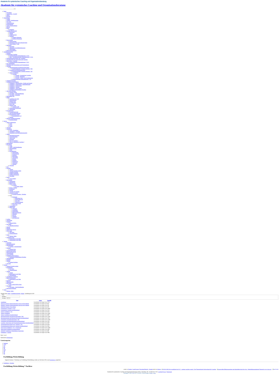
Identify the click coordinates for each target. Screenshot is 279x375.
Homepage (14, 197)
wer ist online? (12, 178)
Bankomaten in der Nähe (15, 238)
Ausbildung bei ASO (14, 99)
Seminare (8, 53)
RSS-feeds (8, 283)
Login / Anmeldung (13, 130)
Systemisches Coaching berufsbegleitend (10, 310)
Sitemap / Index (12, 236)
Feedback (11, 36)
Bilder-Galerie (12, 183)
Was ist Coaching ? (13, 140)
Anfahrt (8, 271)
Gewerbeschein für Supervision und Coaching (17, 59)
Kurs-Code (11, 104)
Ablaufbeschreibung (14, 225)
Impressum (8, 45)
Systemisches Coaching (11, 54)
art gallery (14, 185)
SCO (4, 349)
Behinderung (12, 182)
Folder (10, 149)
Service (5, 121)
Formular (8, 168)
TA (4, 346)
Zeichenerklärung (13, 233)
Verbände (14, 216)
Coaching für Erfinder (14, 191)
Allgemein (14, 208)
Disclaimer (11, 46)
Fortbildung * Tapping (6, 332)
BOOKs (8, 16)
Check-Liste (12, 138)
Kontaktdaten (9, 267)
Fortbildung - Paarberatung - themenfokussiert (19, 84)
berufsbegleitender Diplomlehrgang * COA (19, 55)
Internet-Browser (19, 199)
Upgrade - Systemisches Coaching (23, 75)
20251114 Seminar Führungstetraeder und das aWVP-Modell (15, 303)
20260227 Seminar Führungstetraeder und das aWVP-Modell (15, 305)
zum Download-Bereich (14, 113)
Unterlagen (14, 163)
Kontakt (5, 265)
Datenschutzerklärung (11, 50)
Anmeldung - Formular (14, 131)
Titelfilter (4, 296)
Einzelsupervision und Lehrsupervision (18, 42)
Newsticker (9, 12)
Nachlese (8, 221)
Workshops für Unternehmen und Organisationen (17, 65)
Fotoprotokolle (15, 153)
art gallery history (19, 186)
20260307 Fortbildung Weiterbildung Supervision (12, 330)
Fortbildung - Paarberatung (15, 85)
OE (4, 351)
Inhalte (8, 97)
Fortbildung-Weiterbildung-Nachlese (17, 89)
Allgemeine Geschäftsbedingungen (17, 48)
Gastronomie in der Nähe (15, 240)
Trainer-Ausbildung (13, 72)
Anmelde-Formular (13, 172)
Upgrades (8, 66)
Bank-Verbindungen (11, 278)
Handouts (14, 155)
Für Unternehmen (10, 63)
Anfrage (11, 169)
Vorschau (8, 263)
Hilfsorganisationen (16, 212)
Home (4, 11)
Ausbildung (15, 210)
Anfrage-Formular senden (15, 170)
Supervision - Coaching (11, 61)
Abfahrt (11, 272)
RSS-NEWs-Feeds (16, 203)
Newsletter (11, 176)
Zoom (10, 123)
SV (4, 352)
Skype (10, 125)
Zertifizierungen (13, 34)
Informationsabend (10, 244)
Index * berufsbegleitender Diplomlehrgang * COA (21, 57)
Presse (7, 28)
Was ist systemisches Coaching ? (16, 142)
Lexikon (8, 219)
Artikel (8, 134)
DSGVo (14, 215)
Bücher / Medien (13, 187)
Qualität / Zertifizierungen (12, 20)
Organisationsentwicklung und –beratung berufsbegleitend (14, 326)
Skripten (11, 117)
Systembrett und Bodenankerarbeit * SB (10, 319)
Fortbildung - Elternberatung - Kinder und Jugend (20, 83)
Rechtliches (12, 189)
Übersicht (11, 165)
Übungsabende (9, 253)
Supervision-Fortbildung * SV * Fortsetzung (11, 327)
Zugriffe (49, 300)
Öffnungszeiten (9, 282)
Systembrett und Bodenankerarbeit (17, 70)
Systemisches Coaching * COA (8, 308)
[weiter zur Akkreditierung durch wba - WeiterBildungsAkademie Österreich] (244, 369)
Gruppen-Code (15, 106)
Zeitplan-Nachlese (13, 262)
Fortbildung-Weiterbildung (12, 82)
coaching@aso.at (162, 371)
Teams (10, 126)
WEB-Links (12, 207)
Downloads (9, 144)
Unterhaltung (12, 206)
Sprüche (11, 190)
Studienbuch (15, 161)
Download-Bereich (143, 369)
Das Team (8, 21)
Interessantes (9, 180)
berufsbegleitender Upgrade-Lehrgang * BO (22, 68)
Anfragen (8, 127)
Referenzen (12, 32)
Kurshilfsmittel (12, 102)
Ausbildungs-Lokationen (12, 276)
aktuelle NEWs (12, 223)
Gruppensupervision (11, 80)
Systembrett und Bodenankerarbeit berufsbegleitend (12, 321)
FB (4, 353)
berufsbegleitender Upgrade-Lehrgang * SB (22, 71)
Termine (5, 241)
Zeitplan (8, 261)
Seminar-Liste (12, 101)
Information (15, 156)
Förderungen (12, 181)
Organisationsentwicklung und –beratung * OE (11, 324)
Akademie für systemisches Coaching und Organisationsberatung (23, 1)
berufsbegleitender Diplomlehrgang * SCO (19, 62)
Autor (40, 300)
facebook (8, 280)
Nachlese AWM (13, 92)
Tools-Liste (14, 204)
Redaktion (11, 29)
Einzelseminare (9, 245)
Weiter (8, 337)
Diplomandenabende (11, 251)
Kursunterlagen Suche (14, 114)
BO (4, 347)
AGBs (10, 146)
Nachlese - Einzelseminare (15, 246)
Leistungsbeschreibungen (15, 108)
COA (4, 344)
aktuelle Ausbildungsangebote (13, 118)
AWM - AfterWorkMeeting (15, 147)
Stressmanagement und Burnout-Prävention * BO (12, 316)
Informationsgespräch (14, 135)
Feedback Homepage (17, 38)
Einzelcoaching (12, 41)
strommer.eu (53, 360)
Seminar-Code (12, 105)
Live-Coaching (9, 254)
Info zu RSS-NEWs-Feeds (15, 284)
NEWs (8, 15)
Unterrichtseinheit (13, 136)
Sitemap (8, 227)
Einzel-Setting (9, 40)
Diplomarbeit (9, 143)
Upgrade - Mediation (20, 76)
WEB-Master (12, 49)
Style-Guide (9, 231)
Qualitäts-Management (11, 31)
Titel (17, 300)
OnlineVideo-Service (11, 229)
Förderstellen (15, 211)
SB (4, 348)
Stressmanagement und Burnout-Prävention (19, 67)
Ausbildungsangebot (8, 51)
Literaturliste (12, 109)
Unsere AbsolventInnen (11, 25)
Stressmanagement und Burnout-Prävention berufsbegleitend (15, 318)
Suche (7, 234)
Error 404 (17, 200)
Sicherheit (11, 139)
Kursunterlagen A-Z (16, 116)
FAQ (7, 166)
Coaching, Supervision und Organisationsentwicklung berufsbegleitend (17, 323)
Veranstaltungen (10, 258)
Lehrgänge (8, 242)
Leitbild (8, 19)
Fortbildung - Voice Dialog (15, 88)
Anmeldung (9, 129)
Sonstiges (14, 160)
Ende (11, 337)
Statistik (11, 33)
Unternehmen (6, 17)
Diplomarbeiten (12, 100)
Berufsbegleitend (13, 119)
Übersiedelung (12, 275)
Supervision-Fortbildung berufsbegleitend (10, 329)
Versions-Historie (19, 202)
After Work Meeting (11, 91)
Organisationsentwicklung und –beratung (15, 58)
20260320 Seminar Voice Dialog (8, 307)
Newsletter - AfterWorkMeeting (16, 93)
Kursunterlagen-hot (13, 112)
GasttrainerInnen (10, 23)
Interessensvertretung (11, 288)
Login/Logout (135, 369)
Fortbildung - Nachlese (8, 363)
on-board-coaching (13, 193)
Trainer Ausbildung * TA (6, 311)
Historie (8, 27)
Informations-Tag (10, 96)
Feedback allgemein (16, 37)
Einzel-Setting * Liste (14, 44)
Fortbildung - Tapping (14, 87)
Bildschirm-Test (18, 198)
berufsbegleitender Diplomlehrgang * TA (21, 79)
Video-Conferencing (11, 122)
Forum (7, 177)
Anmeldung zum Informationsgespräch (18, 132)
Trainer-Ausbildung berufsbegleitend (9, 315)
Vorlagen (14, 164)
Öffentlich (14, 214)
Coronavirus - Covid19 (11, 14)
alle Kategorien (15, 217)
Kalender (8, 259)
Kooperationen (9, 24)
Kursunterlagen (9, 110)
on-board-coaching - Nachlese (19, 194)
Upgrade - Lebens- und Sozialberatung (24, 78)
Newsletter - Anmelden (14, 95)
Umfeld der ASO (10, 237)
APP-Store (11, 232)
